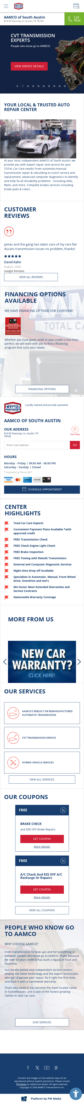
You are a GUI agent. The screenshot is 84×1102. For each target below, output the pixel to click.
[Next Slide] (79, 662)
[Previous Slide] (5, 662)
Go (75, 445)
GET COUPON (42, 839)
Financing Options (42, 389)
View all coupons (42, 910)
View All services (42, 779)
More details (42, 847)
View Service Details (29, 61)
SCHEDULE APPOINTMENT (45, 489)
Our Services (42, 1022)
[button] (17, 86)
